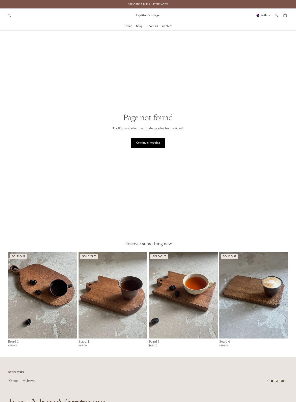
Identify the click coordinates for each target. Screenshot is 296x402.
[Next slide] (71, 295)
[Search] (9, 15)
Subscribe (277, 381)
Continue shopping (148, 143)
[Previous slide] (14, 295)
